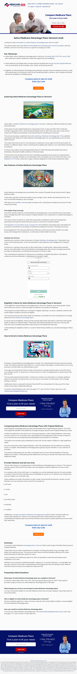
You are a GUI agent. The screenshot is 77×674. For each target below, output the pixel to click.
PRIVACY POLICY (43, 660)
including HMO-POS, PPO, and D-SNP (57, 56)
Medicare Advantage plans (29, 124)
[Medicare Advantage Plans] (14, 5)
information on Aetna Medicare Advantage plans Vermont (35, 42)
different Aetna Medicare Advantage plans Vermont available (43, 46)
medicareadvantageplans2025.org (15, 391)
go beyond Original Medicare (61, 63)
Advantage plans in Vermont (32, 545)
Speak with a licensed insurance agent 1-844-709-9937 (45, 4)
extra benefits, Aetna (18, 202)
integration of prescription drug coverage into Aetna (24, 225)
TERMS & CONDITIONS (34, 660)
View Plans (38, 88)
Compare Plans (57, 26)
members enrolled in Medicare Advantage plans (29, 514)
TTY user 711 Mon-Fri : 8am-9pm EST (39, 6)
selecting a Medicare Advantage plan (47, 136)
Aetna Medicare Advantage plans (22, 317)
